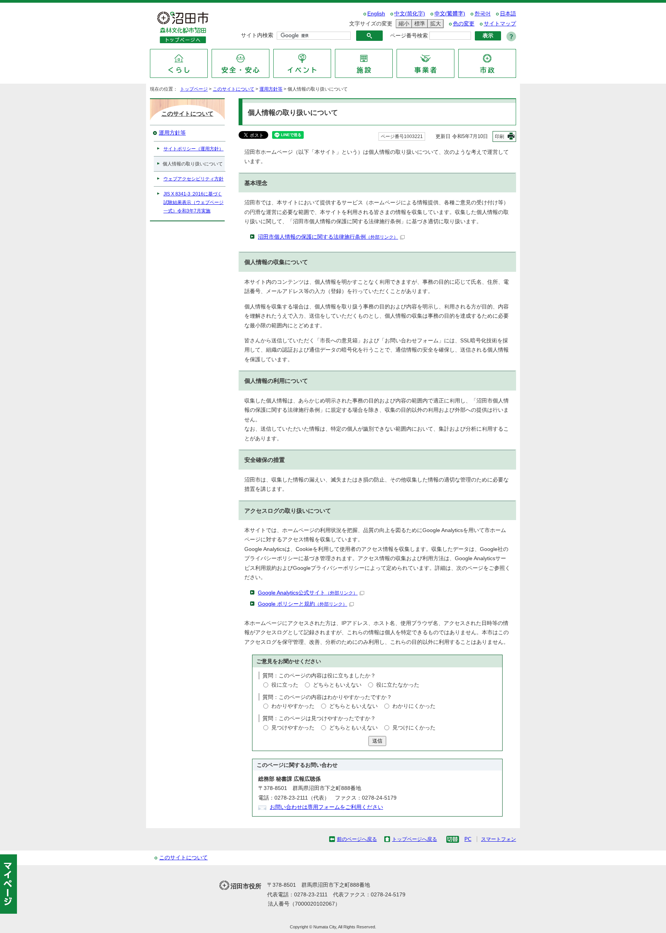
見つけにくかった (414, 728)
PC (467, 839)
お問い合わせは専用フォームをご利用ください (326, 807)
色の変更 (463, 24)
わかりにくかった (414, 706)
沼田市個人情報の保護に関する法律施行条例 (328, 237)
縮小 (402, 23)
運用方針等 (271, 89)
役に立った (284, 685)
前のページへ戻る (357, 839)
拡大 (434, 23)
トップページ (194, 89)
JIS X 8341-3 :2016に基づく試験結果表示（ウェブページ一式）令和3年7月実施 (193, 202)
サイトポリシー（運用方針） (193, 149)
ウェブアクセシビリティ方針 (193, 179)
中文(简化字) (409, 14)
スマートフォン (498, 839)
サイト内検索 (257, 35)
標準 (418, 23)
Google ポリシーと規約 (302, 604)
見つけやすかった (292, 728)
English (376, 14)
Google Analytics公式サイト (308, 593)
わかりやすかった (292, 706)
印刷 (499, 136)
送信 (377, 741)
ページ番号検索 (409, 36)
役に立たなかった (397, 685)
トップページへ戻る (414, 839)
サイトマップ (500, 24)
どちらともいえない (337, 685)
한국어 (482, 14)
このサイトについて (233, 89)
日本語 (508, 14)
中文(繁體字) (449, 14)
